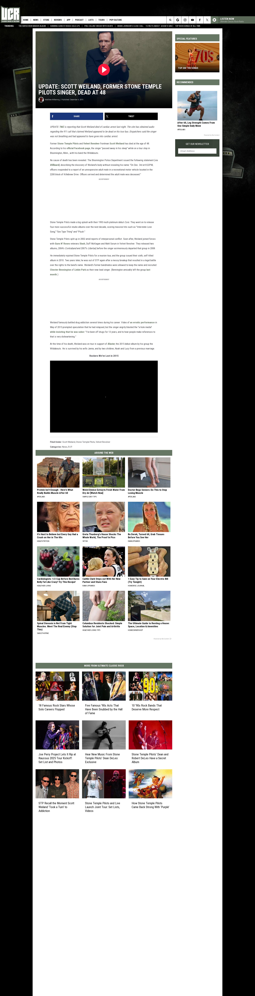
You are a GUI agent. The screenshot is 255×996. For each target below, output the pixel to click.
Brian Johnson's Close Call (130, 26)
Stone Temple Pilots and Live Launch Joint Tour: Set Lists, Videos (102, 807)
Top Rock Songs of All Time (187, 26)
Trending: (9, 26)
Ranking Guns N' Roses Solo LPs (65, 26)
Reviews (58, 20)
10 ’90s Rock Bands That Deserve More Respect (147, 707)
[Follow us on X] (207, 20)
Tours (101, 20)
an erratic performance (142, 322)
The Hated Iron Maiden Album (32, 26)
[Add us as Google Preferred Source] (177, 20)
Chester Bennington (60, 269)
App (68, 20)
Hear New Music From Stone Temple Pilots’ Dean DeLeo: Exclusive (102, 758)
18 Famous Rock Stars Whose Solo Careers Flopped (57, 707)
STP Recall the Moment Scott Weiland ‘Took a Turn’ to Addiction (56, 807)
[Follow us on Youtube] (192, 20)
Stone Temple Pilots (68, 143)
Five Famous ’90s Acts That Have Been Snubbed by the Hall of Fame (103, 709)
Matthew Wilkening (52, 99)
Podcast (79, 20)
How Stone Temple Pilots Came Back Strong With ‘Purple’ (150, 805)
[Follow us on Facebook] (199, 20)
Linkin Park (80, 269)
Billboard (54, 164)
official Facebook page (78, 148)
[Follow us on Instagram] (185, 20)
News (35, 20)
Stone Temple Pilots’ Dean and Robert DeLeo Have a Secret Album (150, 758)
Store (46, 20)
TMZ (61, 126)
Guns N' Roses (62, 243)
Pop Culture (115, 20)
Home (25, 20)
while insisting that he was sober (67, 331)
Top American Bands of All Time (195, 68)
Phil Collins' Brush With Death (98, 26)
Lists (91, 20)
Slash (82, 243)
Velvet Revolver (91, 143)
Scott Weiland (117, 143)
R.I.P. (70, 447)
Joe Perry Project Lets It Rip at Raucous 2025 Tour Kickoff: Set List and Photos (57, 758)
